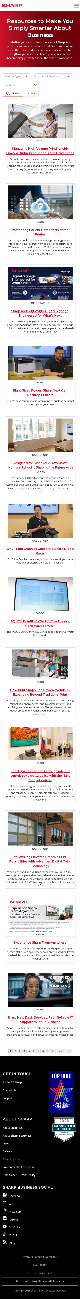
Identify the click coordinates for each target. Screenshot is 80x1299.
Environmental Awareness (18, 1167)
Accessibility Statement (40, 1273)
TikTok (13, 1235)
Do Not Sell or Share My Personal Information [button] (40, 1281)
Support (7, 1098)
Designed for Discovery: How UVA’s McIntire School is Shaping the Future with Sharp (40, 467)
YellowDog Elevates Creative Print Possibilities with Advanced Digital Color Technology (40, 861)
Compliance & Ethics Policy (19, 1175)
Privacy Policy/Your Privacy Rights (40, 1256)
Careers (7, 1151)
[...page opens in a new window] (61, 1091)
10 (54, 1051)
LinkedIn (14, 1219)
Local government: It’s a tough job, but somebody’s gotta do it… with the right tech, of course (40, 775)
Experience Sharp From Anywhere (40, 942)
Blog (12, 1243)
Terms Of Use (40, 1265)
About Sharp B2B (13, 1127)
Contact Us (9, 1090)
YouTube (14, 1227)
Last (68, 1051)
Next (60, 1051)
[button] (76, 5)
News (6, 1143)
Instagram (15, 1211)
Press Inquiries (11, 1159)
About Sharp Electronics (17, 1135)
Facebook (15, 1196)
